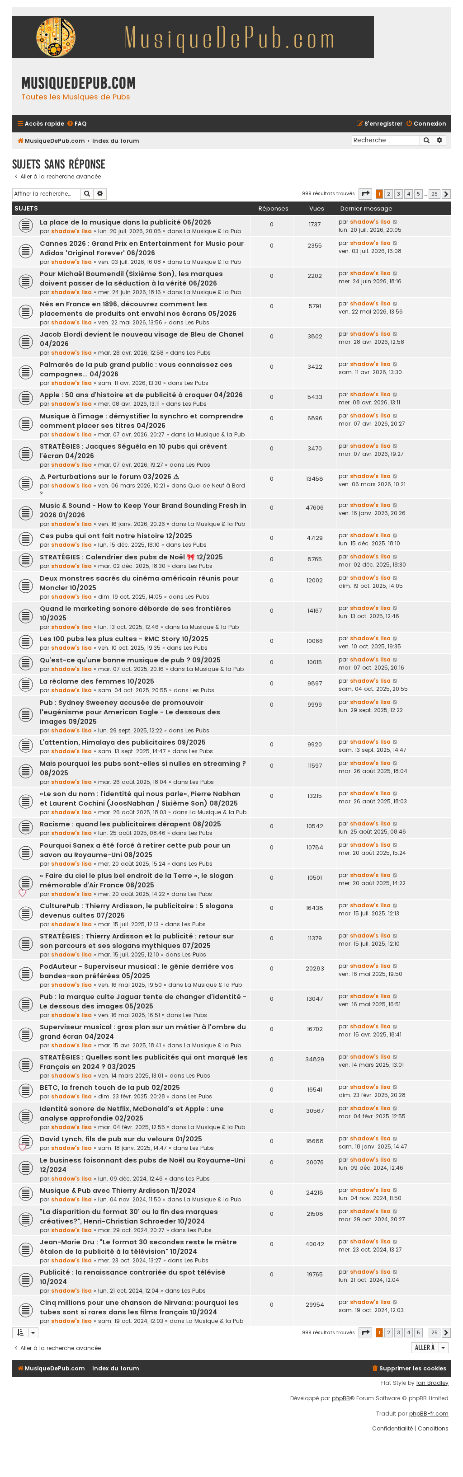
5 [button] (418, 193)
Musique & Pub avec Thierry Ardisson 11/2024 (118, 1190)
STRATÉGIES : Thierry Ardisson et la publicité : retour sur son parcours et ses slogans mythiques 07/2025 (137, 941)
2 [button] (388, 193)
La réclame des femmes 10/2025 (97, 681)
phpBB (341, 1398)
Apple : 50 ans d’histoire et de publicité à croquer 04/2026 (141, 394)
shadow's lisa (71, 231)
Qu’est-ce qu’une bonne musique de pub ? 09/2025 (130, 660)
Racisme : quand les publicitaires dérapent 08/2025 (130, 824)
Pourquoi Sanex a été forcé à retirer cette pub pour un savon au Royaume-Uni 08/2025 (135, 850)
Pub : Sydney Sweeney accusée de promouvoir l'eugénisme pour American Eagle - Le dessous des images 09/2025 (130, 712)
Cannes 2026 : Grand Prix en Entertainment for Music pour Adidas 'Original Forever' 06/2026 (142, 248)
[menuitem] (76, 124)
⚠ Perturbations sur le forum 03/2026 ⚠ (109, 476)
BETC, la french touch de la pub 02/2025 (110, 1087)
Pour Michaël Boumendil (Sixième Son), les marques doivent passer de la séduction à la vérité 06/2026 (131, 278)
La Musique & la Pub (212, 231)
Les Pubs (197, 322)
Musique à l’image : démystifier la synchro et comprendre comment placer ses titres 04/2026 (141, 421)
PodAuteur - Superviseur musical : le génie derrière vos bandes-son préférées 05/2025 (137, 971)
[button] (365, 193)
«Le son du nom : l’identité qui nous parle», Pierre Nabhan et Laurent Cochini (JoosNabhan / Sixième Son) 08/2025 (140, 798)
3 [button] (398, 193)
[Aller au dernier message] (395, 222)
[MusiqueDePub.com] (197, 38)
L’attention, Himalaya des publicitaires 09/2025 (123, 742)
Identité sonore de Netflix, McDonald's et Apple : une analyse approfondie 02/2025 (132, 1113)
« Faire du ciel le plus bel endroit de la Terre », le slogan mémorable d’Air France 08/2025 (136, 880)
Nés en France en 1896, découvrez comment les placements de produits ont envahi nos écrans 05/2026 (138, 309)
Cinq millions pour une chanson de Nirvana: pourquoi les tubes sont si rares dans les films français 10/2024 (139, 1307)
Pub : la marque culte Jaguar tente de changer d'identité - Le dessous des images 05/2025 (143, 1001)
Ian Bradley (432, 1383)
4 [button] (408, 193)
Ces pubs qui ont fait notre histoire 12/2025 (116, 535)
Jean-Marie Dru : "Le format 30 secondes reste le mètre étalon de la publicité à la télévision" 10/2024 (138, 1247)
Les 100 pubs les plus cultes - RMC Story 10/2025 (124, 638)
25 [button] (434, 193)
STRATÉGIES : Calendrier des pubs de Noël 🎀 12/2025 (131, 557)
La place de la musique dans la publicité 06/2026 (125, 222)
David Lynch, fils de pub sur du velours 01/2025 (121, 1139)
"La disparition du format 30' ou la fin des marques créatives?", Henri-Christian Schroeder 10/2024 (129, 1216)
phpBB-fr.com (429, 1413)
